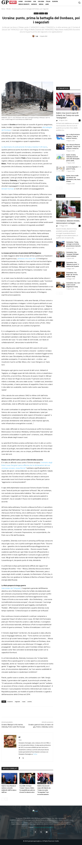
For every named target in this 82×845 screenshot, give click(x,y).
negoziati (17, 701)
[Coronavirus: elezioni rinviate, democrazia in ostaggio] (68, 209)
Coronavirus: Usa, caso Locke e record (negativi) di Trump (73, 284)
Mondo (9, 9)
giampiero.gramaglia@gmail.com (43, 827)
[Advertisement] (41, 56)
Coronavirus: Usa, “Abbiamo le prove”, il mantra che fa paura (72, 264)
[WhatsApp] (18, 712)
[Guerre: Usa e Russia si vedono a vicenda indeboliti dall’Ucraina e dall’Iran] (9, 778)
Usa (46, 13)
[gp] (33, 36)
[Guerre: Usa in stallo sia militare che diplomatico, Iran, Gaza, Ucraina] (60, 178)
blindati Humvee (7, 189)
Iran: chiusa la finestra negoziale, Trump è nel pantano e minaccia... (73, 146)
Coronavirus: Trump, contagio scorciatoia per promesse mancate (73, 244)
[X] (8, 712)
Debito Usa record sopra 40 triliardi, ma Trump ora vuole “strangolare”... (67, 115)
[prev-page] (2, 799)
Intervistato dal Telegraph (11, 588)
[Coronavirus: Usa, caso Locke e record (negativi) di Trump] (60, 285)
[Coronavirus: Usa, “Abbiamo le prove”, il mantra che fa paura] (60, 264)
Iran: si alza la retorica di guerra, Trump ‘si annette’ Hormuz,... (73, 136)
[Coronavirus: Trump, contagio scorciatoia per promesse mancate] (60, 244)
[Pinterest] (13, 712)
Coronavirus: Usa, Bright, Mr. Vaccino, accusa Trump (72, 274)
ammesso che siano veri (26, 259)
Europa (41, 13)
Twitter (35, 754)
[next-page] (6, 799)
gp (37, 36)
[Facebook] (3, 712)
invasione (10, 701)
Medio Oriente (41, 783)
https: (20, 740)
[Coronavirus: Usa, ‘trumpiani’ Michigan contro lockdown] (60, 254)
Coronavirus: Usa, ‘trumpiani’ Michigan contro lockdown (72, 254)
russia (23, 701)
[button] (79, 2)
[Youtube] (47, 832)
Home (3, 9)
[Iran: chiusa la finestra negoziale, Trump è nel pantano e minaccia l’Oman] (60, 147)
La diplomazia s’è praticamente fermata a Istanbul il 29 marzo (24, 147)
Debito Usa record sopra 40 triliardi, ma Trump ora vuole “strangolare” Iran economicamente (43, 790)
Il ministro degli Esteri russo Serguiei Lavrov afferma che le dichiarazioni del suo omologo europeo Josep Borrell (26, 465)
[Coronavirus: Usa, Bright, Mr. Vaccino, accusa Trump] (60, 275)
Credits (57, 841)
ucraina (29, 701)
